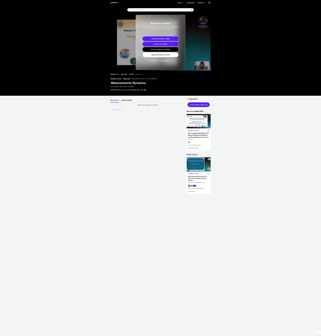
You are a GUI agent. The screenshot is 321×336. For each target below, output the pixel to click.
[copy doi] (146, 90)
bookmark (113, 74)
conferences (191, 2)
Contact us (162, 60)
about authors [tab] (126, 100)
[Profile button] (209, 2)
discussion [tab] (114, 100)
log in (143, 105)
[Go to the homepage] (114, 3)
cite (130, 74)
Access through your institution (160, 49)
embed (138, 74)
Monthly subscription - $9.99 (161, 38)
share (122, 74)
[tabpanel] (147, 107)
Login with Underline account (160, 54)
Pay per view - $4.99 (160, 44)
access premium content (197, 104)
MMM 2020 (199, 111)
